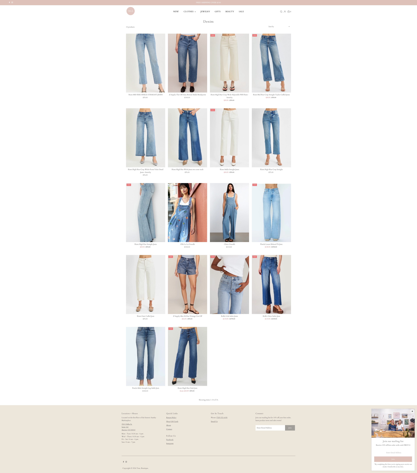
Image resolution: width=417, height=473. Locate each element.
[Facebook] (9, 2)
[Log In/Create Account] (285, 12)
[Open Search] (281, 12)
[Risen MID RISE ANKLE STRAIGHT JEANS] (145, 63)
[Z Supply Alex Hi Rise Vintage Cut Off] (187, 284)
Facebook (169, 439)
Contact (169, 429)
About (168, 425)
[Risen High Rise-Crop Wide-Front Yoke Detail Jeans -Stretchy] (145, 137)
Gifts (218, 11)
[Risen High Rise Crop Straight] (271, 137)
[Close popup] (412, 411)
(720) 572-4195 (221, 417)
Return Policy (171, 417)
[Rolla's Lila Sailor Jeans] (229, 284)
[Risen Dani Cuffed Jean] (145, 284)
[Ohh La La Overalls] (187, 212)
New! (176, 11)
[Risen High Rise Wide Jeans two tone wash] (187, 137)
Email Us (214, 421)
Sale (241, 11)
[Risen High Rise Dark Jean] (187, 356)
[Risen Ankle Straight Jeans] (229, 137)
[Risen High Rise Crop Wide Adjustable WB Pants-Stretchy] (229, 63)
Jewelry (205, 11)
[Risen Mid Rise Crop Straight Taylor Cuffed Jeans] (271, 63)
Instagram (170, 443)
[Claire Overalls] (229, 212)
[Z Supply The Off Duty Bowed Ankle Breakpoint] (187, 63)
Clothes (189, 11)
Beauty (229, 11)
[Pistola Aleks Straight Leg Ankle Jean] (145, 356)
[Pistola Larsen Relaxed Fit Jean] (271, 212)
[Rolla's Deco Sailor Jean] (271, 284)
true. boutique (142, 468)
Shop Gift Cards (172, 421)
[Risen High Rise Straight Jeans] (145, 212)
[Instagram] (12, 2)
